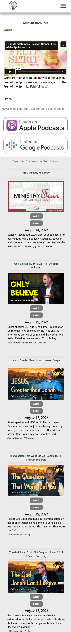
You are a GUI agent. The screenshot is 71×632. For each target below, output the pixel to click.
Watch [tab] (8, 29)
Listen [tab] (8, 99)
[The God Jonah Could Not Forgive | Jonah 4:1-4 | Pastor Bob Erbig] (36, 577)
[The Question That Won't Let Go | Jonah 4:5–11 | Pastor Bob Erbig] (36, 480)
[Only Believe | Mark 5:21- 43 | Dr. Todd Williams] (36, 288)
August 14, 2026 (36, 230)
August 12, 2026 (36, 322)
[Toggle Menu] (63, 6)
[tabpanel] (35, 64)
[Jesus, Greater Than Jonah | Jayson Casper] (36, 384)
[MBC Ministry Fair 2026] (36, 196)
